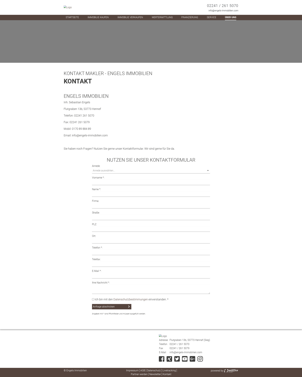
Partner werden (139, 374)
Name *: (96, 189)
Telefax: (96, 259)
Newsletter (155, 374)
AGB (142, 370)
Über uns (230, 17)
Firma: (95, 200)
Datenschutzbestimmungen (130, 299)
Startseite (72, 17)
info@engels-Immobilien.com (223, 10)
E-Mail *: (96, 270)
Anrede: (96, 165)
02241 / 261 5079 (179, 348)
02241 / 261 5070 (222, 6)
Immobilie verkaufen (130, 17)
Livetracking (169, 370)
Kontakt (167, 374)
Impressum (132, 370)
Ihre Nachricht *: (101, 282)
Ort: (94, 235)
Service (211, 17)
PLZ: (94, 224)
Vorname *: (98, 177)
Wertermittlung (162, 17)
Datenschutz (154, 370)
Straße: (96, 212)
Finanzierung (189, 17)
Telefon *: (97, 247)
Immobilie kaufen (98, 17)
